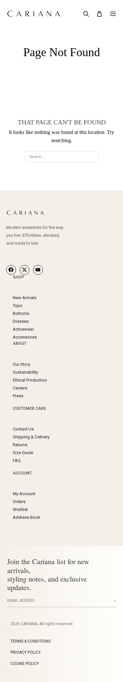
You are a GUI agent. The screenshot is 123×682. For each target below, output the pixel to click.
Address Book (26, 517)
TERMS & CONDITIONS (30, 641)
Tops (17, 305)
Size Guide (23, 452)
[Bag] (99, 13)
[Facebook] (11, 270)
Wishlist (20, 509)
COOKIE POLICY (24, 663)
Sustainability (25, 372)
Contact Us (23, 429)
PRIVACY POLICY (25, 652)
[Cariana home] (38, 14)
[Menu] (112, 13)
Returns (20, 444)
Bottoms (21, 313)
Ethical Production (30, 380)
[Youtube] (38, 270)
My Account (24, 493)
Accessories (25, 337)
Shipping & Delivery (31, 436)
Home (48, 41)
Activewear (23, 329)
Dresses (21, 321)
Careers (20, 387)
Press (18, 395)
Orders (19, 501)
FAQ (17, 460)
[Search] (86, 13)
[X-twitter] (25, 270)
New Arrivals (24, 297)
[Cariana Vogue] (39, 213)
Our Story (21, 364)
